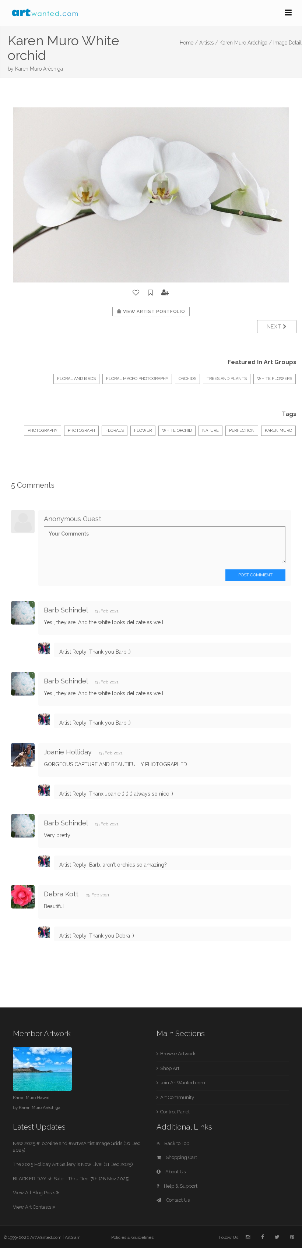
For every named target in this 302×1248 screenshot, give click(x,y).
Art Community (177, 1097)
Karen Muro (278, 430)
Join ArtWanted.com (182, 1082)
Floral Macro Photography (137, 378)
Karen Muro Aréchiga (39, 69)
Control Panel (175, 1111)
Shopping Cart (181, 1157)
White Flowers (274, 378)
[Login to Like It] (136, 292)
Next (275, 327)
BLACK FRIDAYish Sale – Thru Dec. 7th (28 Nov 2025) (71, 1178)
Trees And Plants (227, 378)
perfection (241, 430)
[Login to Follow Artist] (165, 292)
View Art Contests (32, 1207)
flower (143, 430)
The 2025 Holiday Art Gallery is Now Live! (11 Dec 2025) (73, 1164)
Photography (42, 430)
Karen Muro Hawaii (31, 1097)
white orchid (177, 430)
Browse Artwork (178, 1053)
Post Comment (255, 574)
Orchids (187, 378)
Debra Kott (61, 894)
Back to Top (176, 1143)
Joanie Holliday (68, 752)
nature (210, 430)
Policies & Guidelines (132, 1237)
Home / (189, 43)
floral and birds (76, 378)
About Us (175, 1171)
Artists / (208, 43)
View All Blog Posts (34, 1192)
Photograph (81, 430)
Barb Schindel (66, 610)
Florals (114, 430)
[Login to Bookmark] (151, 292)
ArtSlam (73, 1237)
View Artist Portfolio (153, 311)
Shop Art (169, 1068)
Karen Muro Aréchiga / (246, 43)
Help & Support (180, 1186)
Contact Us (177, 1200)
